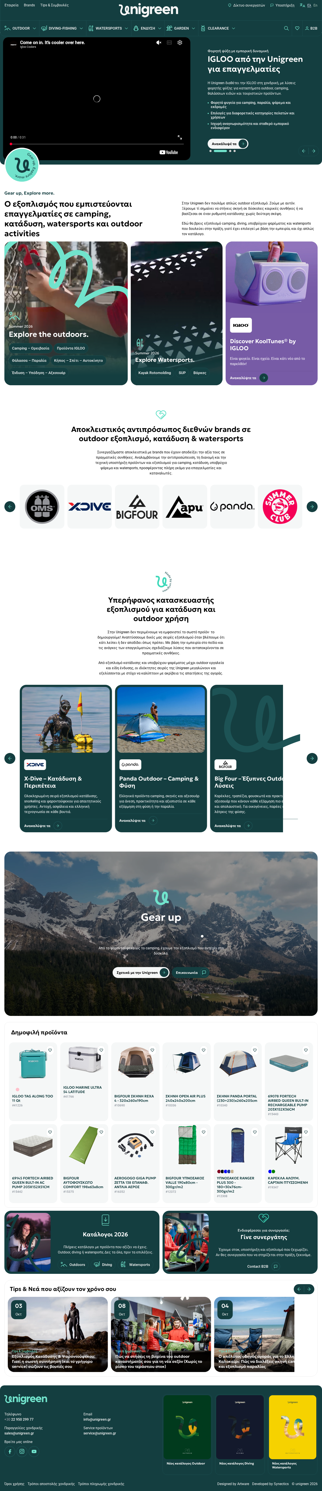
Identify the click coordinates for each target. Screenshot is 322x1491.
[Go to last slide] (300, 1289)
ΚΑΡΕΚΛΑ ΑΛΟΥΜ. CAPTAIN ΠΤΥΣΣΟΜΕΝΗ (288, 1180)
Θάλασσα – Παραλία (29, 360)
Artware (243, 1484)
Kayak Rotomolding (154, 373)
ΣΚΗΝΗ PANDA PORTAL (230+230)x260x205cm (237, 1098)
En (315, 5)
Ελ (309, 5)
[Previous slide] (305, 151)
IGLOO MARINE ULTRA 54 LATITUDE (82, 1089)
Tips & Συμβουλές (54, 5)
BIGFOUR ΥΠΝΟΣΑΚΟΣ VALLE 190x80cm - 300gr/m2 (185, 1182)
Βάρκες (199, 373)
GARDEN (181, 28)
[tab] (210, 151)
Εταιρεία (11, 5)
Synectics (281, 1484)
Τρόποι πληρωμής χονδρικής (101, 1484)
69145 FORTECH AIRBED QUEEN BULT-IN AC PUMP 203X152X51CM (32, 1182)
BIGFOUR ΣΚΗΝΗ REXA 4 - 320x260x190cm (134, 1098)
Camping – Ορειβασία (30, 348)
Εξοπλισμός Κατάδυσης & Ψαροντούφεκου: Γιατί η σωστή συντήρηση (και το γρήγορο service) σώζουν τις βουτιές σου (260, 1361)
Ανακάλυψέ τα (224, 144)
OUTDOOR (21, 28)
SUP (182, 373)
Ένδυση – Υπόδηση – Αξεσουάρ (38, 373)
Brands (29, 5)
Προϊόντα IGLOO (71, 348)
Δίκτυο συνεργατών (249, 5)
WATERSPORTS (109, 28)
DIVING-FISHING (63, 28)
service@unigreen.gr (99, 1433)
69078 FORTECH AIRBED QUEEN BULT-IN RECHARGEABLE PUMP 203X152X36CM (288, 1102)
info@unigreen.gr (97, 1419)
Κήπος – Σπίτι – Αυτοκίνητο (78, 360)
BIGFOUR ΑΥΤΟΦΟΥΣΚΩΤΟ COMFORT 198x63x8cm (83, 1182)
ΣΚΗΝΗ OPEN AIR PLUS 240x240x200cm (185, 1098)
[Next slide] (312, 151)
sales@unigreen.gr (19, 1433)
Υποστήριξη (285, 5)
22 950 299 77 (19, 1419)
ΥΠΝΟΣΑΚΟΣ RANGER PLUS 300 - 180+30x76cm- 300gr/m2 (235, 1184)
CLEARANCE (218, 28)
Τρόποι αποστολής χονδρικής (51, 1484)
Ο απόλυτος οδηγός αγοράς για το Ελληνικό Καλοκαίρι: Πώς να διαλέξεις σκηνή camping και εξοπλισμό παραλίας (158, 1361)
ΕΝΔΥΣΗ (148, 28)
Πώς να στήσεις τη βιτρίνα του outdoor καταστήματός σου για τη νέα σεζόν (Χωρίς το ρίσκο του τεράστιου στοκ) (55, 1361)
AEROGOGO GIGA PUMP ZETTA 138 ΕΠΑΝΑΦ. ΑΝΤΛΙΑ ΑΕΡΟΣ (135, 1182)
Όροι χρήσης (14, 1484)
